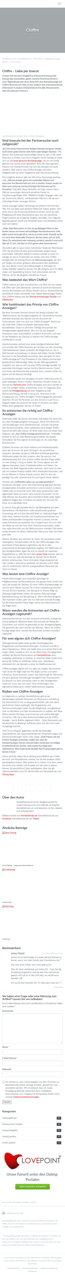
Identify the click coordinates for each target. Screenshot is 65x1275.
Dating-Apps (8, 775)
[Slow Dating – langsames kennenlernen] (32, 847)
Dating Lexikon (9, 1137)
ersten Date (41, 554)
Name (5, 1047)
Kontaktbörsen (44, 655)
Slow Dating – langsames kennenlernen (17, 865)
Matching (6, 939)
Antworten (58, 987)
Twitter (36, 819)
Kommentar (7, 1011)
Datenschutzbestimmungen (26, 1097)
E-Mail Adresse (9, 1058)
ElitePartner (7, 300)
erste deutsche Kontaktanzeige (27, 161)
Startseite (16, 1202)
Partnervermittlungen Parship (43, 297)
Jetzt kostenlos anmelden (32, 1186)
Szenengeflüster (9, 1118)
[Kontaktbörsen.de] (24, 4)
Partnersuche (19, 385)
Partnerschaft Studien (12, 1124)
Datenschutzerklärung (49, 1268)
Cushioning (6, 902)
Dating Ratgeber (10, 1130)
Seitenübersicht (13, 1268)
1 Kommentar (15, 62)
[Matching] (32, 920)
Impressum (32, 1271)
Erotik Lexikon (8, 1143)
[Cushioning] (32, 884)
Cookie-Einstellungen (30, 1268)
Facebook (6, 819)
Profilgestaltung (19, 391)
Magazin (25, 1202)
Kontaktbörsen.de (29, 816)
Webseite (6, 1069)
